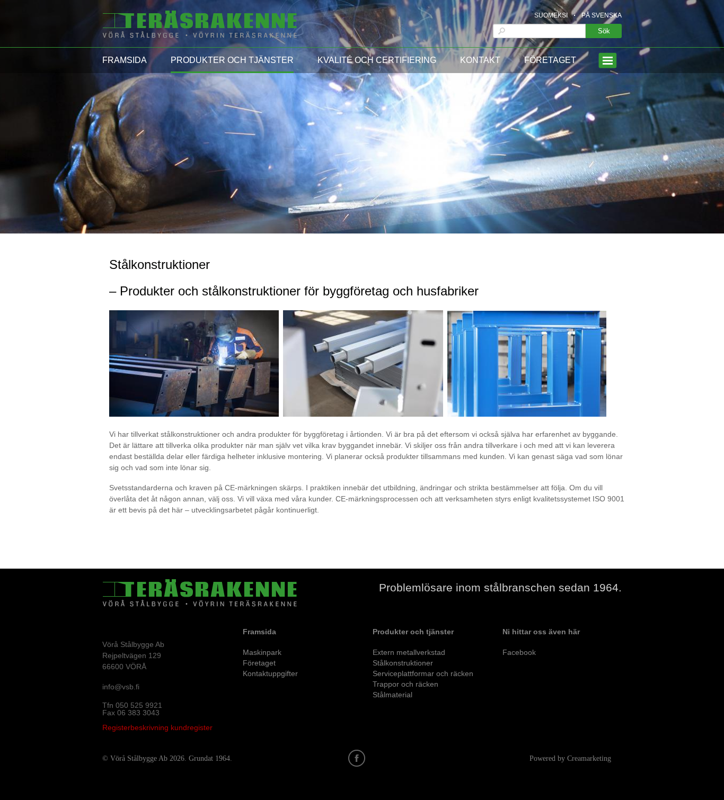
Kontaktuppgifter (270, 673)
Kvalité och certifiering (376, 60)
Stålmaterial (392, 694)
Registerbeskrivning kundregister (157, 727)
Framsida (124, 60)
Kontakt (480, 60)
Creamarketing (589, 758)
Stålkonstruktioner (403, 663)
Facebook (519, 652)
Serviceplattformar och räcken (423, 673)
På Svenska (601, 15)
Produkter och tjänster (232, 60)
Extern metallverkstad (409, 652)
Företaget (550, 60)
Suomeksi (551, 15)
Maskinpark (262, 652)
